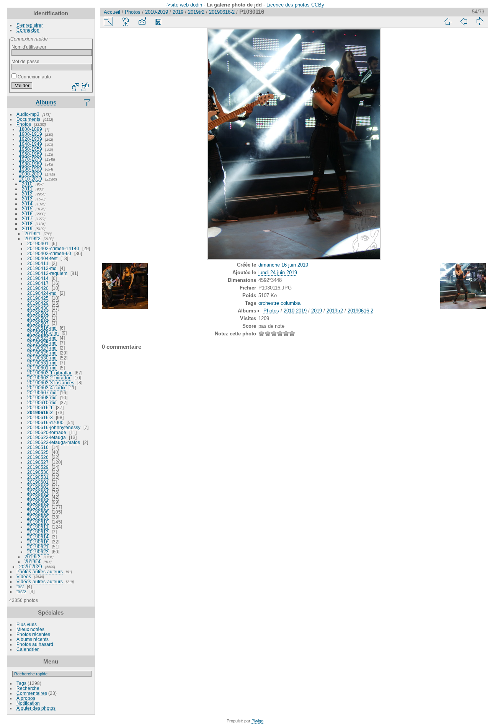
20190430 (38, 308)
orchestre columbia (279, 303)
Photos (23, 124)
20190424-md (42, 293)
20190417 (38, 283)
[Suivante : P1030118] (480, 21)
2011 (27, 188)
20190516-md (42, 327)
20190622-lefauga (46, 437)
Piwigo (257, 721)
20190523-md (42, 337)
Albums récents (32, 639)
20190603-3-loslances (50, 382)
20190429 (38, 303)
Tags (21, 683)
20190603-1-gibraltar (49, 372)
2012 (27, 193)
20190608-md (42, 397)
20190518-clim (43, 332)
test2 (21, 591)
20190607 (38, 506)
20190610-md (42, 402)
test (20, 586)
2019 (27, 228)
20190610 (38, 521)
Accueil (112, 12)
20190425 (38, 298)
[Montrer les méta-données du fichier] (142, 21)
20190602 (38, 487)
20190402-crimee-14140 (53, 248)
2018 (27, 223)
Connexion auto (33, 76)
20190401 (38, 243)
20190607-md (42, 392)
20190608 (38, 511)
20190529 (38, 467)
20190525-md (42, 342)
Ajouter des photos (36, 708)
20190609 (38, 516)
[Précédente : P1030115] (464, 21)
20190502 (38, 313)
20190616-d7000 (45, 422)
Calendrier (27, 649)
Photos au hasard (34, 644)
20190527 (38, 462)
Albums (46, 102)
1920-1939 (30, 139)
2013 (27, 198)
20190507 (38, 322)
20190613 (38, 531)
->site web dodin (184, 5)
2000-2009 (30, 173)
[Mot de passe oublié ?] (85, 87)
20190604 (38, 492)
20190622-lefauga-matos (53, 442)
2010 (27, 183)
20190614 (38, 536)
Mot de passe (25, 61)
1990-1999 (30, 168)
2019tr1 (32, 233)
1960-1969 (30, 153)
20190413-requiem (47, 273)
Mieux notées (30, 629)
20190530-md (42, 357)
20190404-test (42, 258)
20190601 (38, 482)
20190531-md (42, 362)
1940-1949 (30, 143)
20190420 (38, 288)
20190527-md (42, 347)
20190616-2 (40, 412)
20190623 (38, 551)
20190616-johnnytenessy (53, 427)
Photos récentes (33, 634)
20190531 (38, 477)
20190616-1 (40, 407)
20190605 (38, 496)
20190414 (38, 278)
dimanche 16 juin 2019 (283, 265)
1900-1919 (30, 134)
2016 (27, 213)
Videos (23, 576)
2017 (27, 218)
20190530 (38, 472)
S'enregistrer (29, 25)
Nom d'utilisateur (28, 46)
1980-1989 (30, 163)
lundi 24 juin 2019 (277, 272)
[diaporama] (126, 21)
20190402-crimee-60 (49, 253)
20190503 (38, 318)
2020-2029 (30, 566)
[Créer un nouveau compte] (75, 87)
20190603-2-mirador (48, 377)
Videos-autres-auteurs (39, 581)
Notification (28, 703)
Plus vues (26, 624)
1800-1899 (30, 129)
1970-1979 (30, 158)
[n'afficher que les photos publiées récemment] (88, 102)
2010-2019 (30, 178)
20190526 (38, 457)
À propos (25, 698)
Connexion (27, 30)
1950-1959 (30, 148)
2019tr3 (32, 556)
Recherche (27, 688)
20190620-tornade (46, 432)
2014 (27, 203)
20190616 (38, 541)
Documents (28, 119)
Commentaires (31, 693)
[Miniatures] (447, 21)
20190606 (38, 501)
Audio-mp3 (27, 114)
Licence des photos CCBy (295, 5)
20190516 (38, 447)
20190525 (38, 452)
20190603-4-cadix (46, 387)
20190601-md (42, 367)
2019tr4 (32, 561)
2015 (27, 208)
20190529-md (42, 352)
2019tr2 (32, 238)
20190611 (38, 526)
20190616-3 (40, 417)
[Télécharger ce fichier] (158, 21)
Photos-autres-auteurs (39, 571)
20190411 (38, 263)
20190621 (38, 546)
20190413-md (42, 268)
